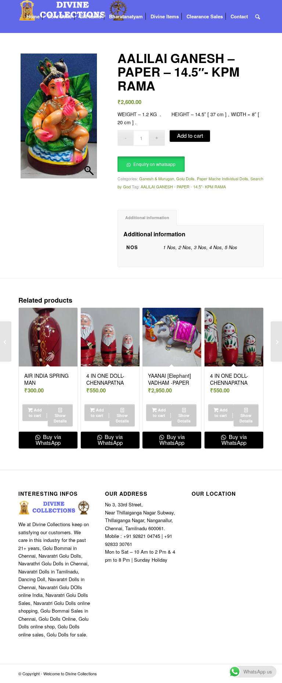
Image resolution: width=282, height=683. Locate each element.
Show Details (60, 418)
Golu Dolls (185, 178)
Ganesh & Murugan (156, 178)
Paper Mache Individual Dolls (222, 178)
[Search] (258, 16)
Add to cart (190, 135)
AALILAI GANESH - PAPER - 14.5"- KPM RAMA (183, 186)
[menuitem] (33, 16)
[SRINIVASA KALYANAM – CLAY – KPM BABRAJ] (5, 341)
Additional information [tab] (147, 217)
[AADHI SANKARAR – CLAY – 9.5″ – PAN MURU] (276, 341)
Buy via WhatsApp (48, 440)
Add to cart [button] (35, 412)
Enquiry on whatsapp (154, 164)
